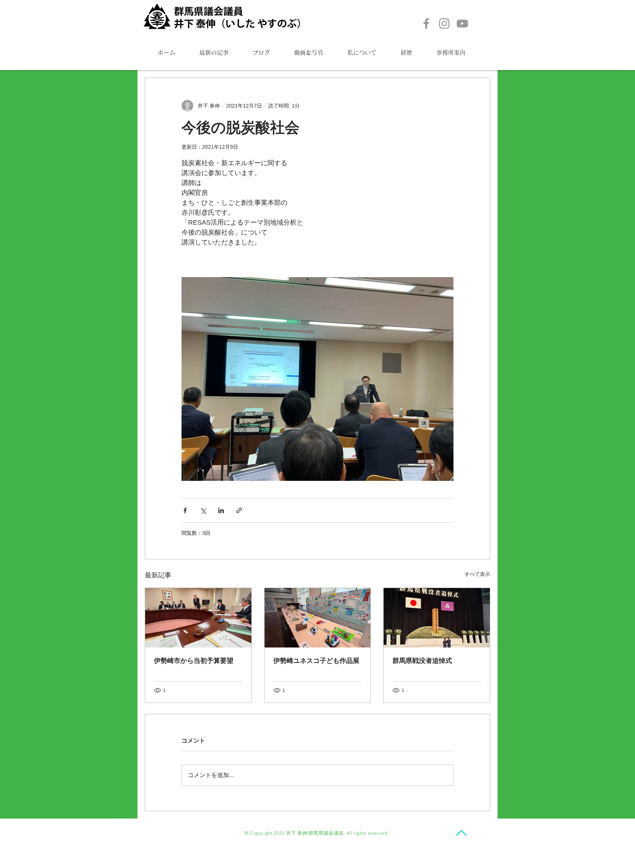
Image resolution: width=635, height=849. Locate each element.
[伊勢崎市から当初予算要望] (198, 617)
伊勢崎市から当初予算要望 (193, 660)
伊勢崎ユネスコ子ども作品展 (316, 660)
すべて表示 (477, 574)
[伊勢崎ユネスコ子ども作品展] (318, 617)
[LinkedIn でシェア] (221, 510)
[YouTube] (462, 23)
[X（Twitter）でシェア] (203, 510)
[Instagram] (444, 23)
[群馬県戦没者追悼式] (437, 617)
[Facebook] (426, 23)
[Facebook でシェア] (185, 510)
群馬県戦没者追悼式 (422, 660)
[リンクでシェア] (239, 510)
